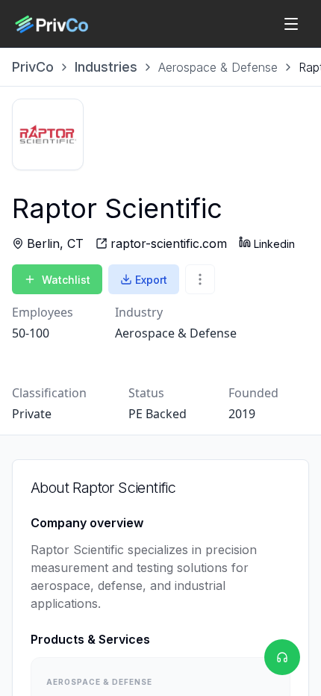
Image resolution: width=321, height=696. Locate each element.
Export (151, 279)
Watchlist (66, 279)
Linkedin (274, 243)
